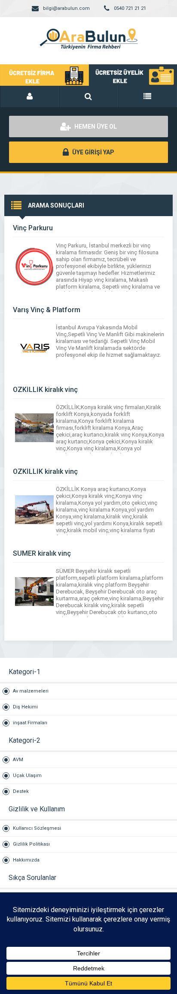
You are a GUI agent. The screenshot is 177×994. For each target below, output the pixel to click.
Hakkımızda (26, 860)
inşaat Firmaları (30, 723)
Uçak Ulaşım (27, 775)
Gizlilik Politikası (31, 844)
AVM (18, 759)
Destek (21, 791)
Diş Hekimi (25, 707)
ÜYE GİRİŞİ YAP (92, 152)
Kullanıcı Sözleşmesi (37, 828)
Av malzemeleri (31, 691)
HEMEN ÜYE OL (95, 126)
